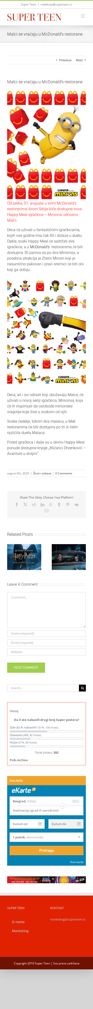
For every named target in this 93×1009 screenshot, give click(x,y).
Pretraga (46, 850)
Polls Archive (19, 760)
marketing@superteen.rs (67, 919)
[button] (10, 557)
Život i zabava (42, 473)
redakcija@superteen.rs (56, 4)
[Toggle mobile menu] (83, 16)
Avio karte (76, 862)
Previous (65, 60)
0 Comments (63, 473)
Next (79, 60)
